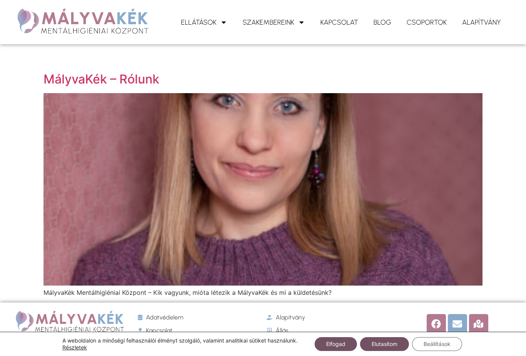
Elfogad (335, 344)
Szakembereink (268, 22)
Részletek (74, 347)
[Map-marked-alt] (478, 323)
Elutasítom (384, 344)
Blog (382, 22)
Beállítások (437, 344)
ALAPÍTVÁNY (481, 22)
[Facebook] (436, 323)
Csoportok (427, 22)
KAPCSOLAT (339, 22)
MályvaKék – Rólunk (101, 79)
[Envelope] (457, 323)
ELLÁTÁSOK (198, 22)
